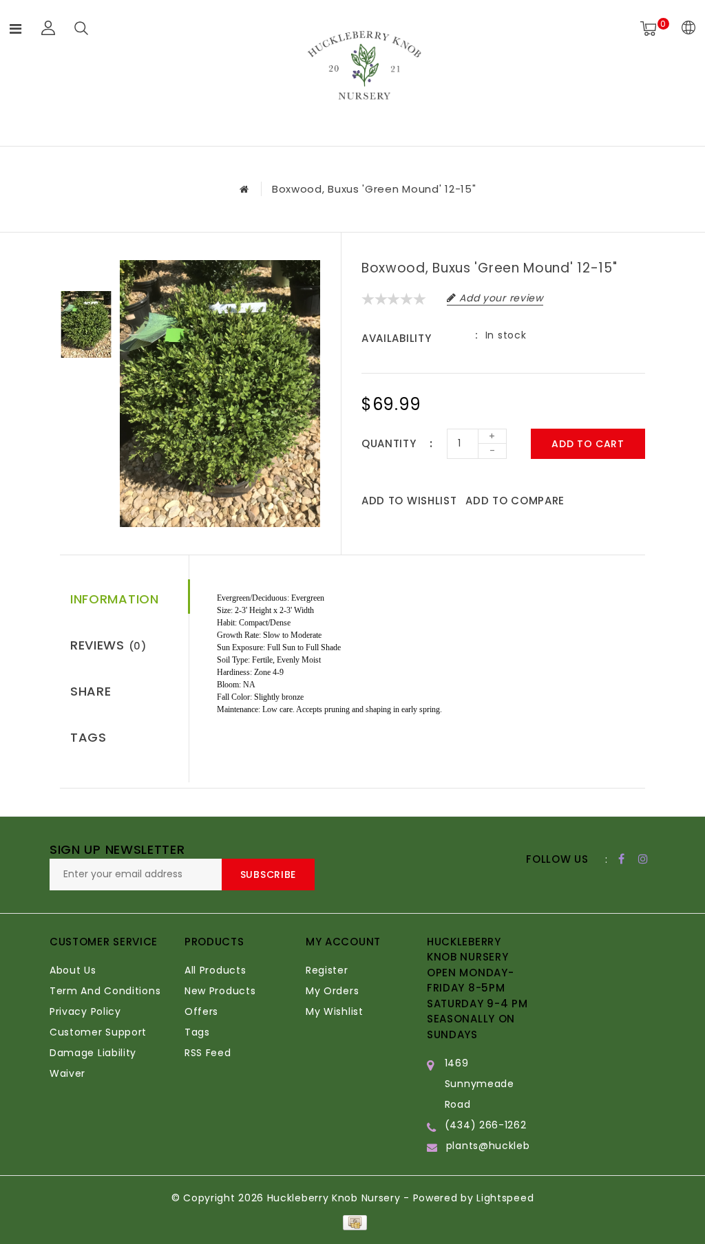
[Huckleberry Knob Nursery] (364, 71)
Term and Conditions (105, 991)
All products (215, 970)
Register (327, 970)
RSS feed (208, 1053)
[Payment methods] (352, 1222)
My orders (332, 991)
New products (220, 991)
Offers (201, 1011)
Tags (88, 737)
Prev (86, 270)
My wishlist (335, 1011)
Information (114, 599)
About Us (73, 970)
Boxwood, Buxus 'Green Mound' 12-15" (374, 189)
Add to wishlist (409, 500)
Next (86, 378)
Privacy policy (85, 1011)
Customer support (98, 1032)
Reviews (108, 645)
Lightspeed (505, 1198)
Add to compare (515, 500)
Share (91, 691)
